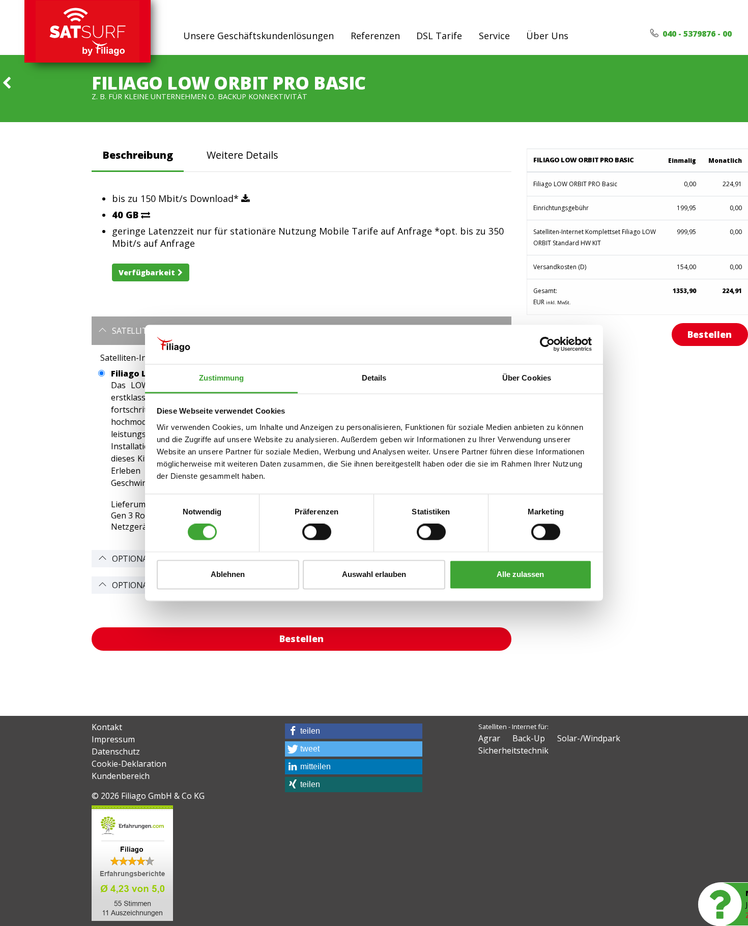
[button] (353, 731)
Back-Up (528, 738)
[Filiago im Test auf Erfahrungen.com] (132, 861)
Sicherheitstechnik (513, 750)
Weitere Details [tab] (242, 155)
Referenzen (375, 36)
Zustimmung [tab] (221, 377)
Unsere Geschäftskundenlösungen (258, 36)
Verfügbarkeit (147, 272)
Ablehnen (228, 574)
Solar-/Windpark (588, 738)
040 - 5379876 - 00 (696, 33)
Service (494, 36)
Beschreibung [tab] (137, 155)
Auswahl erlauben (374, 574)
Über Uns (547, 36)
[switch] (316, 532)
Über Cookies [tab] (526, 377)
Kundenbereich (121, 776)
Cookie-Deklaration (129, 763)
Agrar (489, 738)
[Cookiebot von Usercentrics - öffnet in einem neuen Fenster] (547, 344)
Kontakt (107, 727)
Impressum (113, 739)
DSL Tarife (439, 36)
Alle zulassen (520, 574)
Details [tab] (374, 377)
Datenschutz (116, 751)
